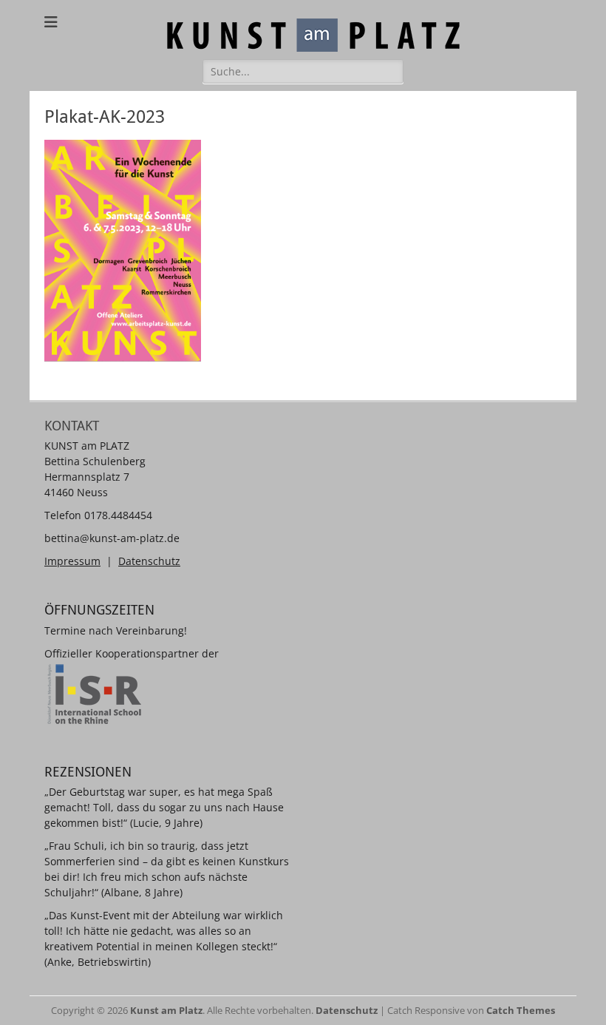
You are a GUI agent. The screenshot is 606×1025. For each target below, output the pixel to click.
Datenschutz (149, 561)
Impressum (72, 561)
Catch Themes (520, 1010)
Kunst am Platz (166, 1010)
